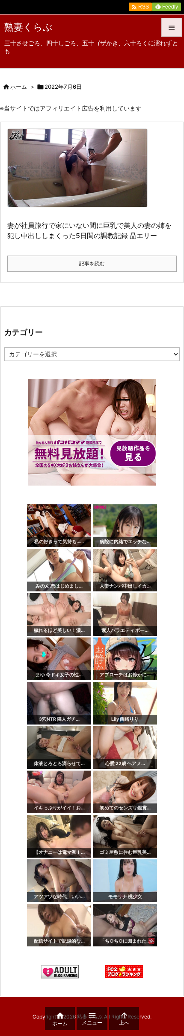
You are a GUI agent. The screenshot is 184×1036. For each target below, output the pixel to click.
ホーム (18, 86)
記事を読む (92, 263)
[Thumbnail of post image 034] (80, 173)
